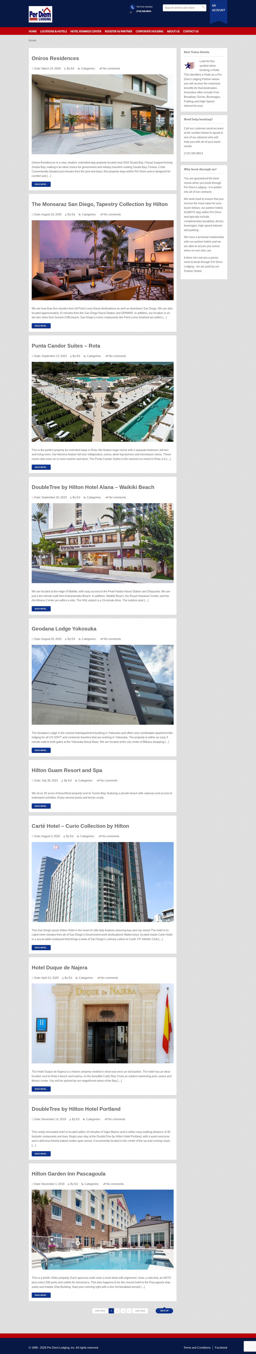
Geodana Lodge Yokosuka (64, 629)
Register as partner (118, 31)
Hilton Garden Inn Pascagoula (69, 1174)
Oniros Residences (55, 58)
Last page (140, 1310)
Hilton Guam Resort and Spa (67, 770)
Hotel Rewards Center (85, 31)
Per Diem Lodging (58, 1347)
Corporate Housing (149, 31)
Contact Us (191, 31)
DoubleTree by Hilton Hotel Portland (76, 1109)
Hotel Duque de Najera (59, 967)
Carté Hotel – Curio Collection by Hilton (80, 826)
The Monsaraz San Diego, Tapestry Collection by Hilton (100, 204)
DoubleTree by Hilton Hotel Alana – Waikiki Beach (93, 487)
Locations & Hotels (53, 31)
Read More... (41, 184)
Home (33, 31)
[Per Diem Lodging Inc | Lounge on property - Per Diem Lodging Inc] (40, 14)
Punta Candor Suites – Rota (66, 346)
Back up (164, 1310)
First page (100, 1310)
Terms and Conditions (197, 1347)
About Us (173, 31)
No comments (111, 68)
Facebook (221, 1347)
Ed (72, 68)
